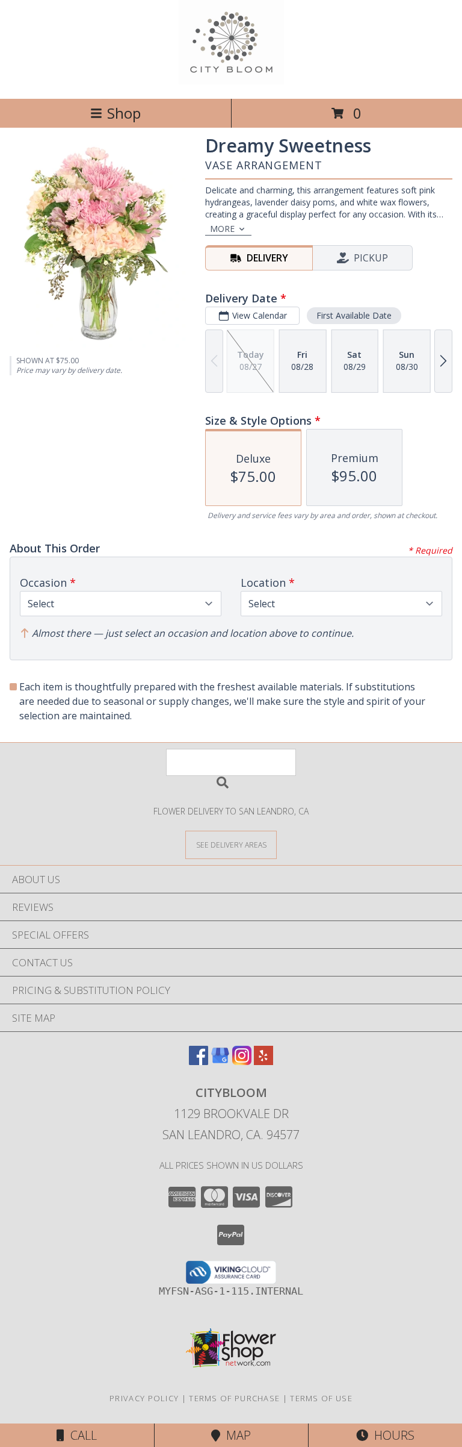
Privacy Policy (144, 1398)
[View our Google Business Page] (220, 1061)
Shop (124, 113)
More (222, 228)
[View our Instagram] (241, 1061)
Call (80, 1435)
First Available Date (354, 315)
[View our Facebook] (198, 1061)
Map (235, 1435)
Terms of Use (321, 1398)
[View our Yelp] (263, 1061)
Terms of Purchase (234, 1398)
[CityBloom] (231, 81)
